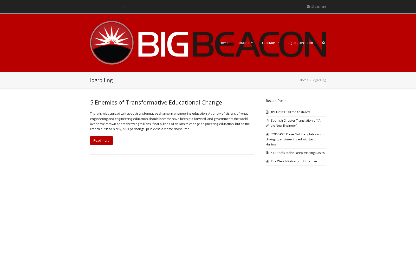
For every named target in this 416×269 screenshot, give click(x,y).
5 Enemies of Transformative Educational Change (156, 102)
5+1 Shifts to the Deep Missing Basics (298, 153)
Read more (101, 140)
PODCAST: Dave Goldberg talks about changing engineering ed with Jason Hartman (295, 139)
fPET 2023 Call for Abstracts (290, 112)
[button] (324, 43)
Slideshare (318, 7)
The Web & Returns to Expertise (294, 161)
